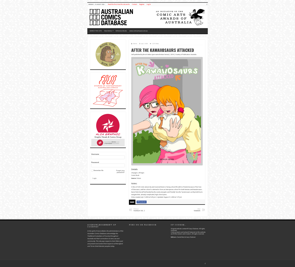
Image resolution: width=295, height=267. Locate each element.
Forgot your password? (120, 171)
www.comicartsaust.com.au (138, 31)
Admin (135, 43)
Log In (149, 4)
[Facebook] (207, 4)
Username (95, 154)
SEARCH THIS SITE (96, 31)
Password (95, 162)
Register (141, 4)
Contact (134, 4)
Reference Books (121, 31)
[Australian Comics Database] (111, 16)
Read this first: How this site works (119, 4)
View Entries (108, 31)
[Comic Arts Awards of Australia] (180, 17)
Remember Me (98, 170)
